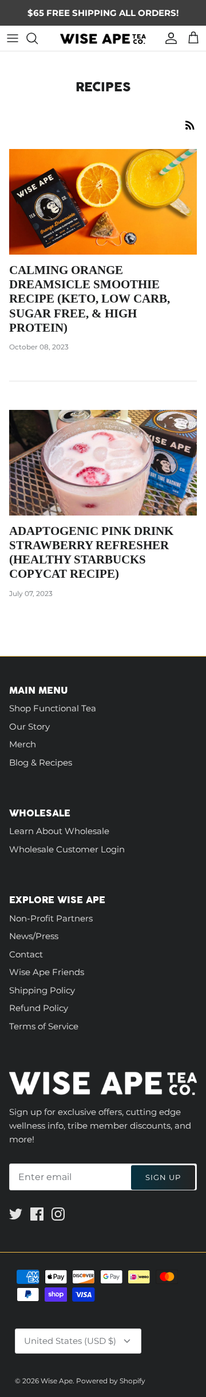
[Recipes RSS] (190, 125)
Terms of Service (43, 1026)
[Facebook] (36, 1214)
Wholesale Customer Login (67, 849)
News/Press (33, 936)
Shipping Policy (42, 990)
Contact (26, 954)
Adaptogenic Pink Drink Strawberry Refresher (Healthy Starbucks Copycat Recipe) (91, 552)
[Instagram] (58, 1214)
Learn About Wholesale (59, 831)
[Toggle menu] (12, 38)
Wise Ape (57, 1380)
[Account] (168, 38)
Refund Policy (38, 1008)
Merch (22, 744)
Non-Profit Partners (51, 918)
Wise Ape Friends (46, 972)
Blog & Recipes (40, 762)
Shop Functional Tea (52, 708)
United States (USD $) (70, 1340)
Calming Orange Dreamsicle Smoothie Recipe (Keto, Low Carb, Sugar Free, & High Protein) (89, 299)
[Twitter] (15, 1214)
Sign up (163, 1177)
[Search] (37, 38)
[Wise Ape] (103, 38)
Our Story (29, 726)
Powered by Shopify (110, 1380)
